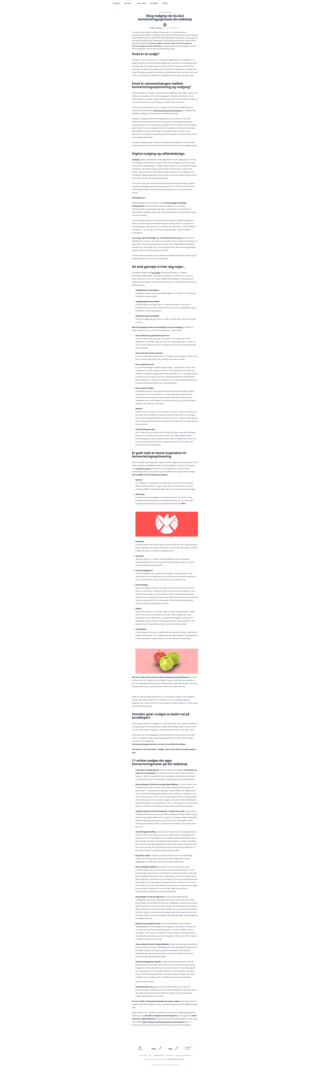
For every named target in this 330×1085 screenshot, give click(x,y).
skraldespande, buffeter (141, 35)
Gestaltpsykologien (143, 468)
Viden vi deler (141, 3)
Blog (150, 1055)
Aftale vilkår (170, 1055)
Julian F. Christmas (156, 28)
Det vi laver (127, 3)
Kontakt (165, 3)
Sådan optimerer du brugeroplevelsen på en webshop (163, 1022)
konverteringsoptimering (168, 38)
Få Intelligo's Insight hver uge (175, 1059)
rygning (157, 35)
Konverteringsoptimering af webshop (168, 110)
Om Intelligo (154, 3)
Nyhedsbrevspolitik (158, 1055)
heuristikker (156, 272)
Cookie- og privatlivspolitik (183, 1055)
